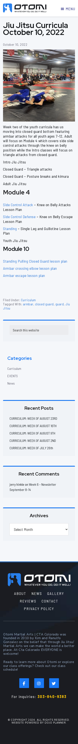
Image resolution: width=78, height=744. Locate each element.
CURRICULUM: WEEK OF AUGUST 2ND (33, 440)
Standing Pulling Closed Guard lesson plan (35, 261)
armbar (28, 304)
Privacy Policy (39, 608)
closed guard (44, 304)
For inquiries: (39, 696)
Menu (70, 9)
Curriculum (28, 300)
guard (59, 304)
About (20, 593)
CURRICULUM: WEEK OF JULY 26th (31, 448)
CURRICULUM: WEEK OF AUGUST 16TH (33, 426)
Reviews (28, 601)
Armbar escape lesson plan (24, 275)
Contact (50, 601)
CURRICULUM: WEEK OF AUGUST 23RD (33, 418)
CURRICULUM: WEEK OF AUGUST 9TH (32, 433)
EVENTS (12, 376)
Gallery (55, 593)
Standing (10, 228)
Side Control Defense (19, 216)
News (11, 383)
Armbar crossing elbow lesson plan (30, 268)
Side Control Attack (18, 204)
